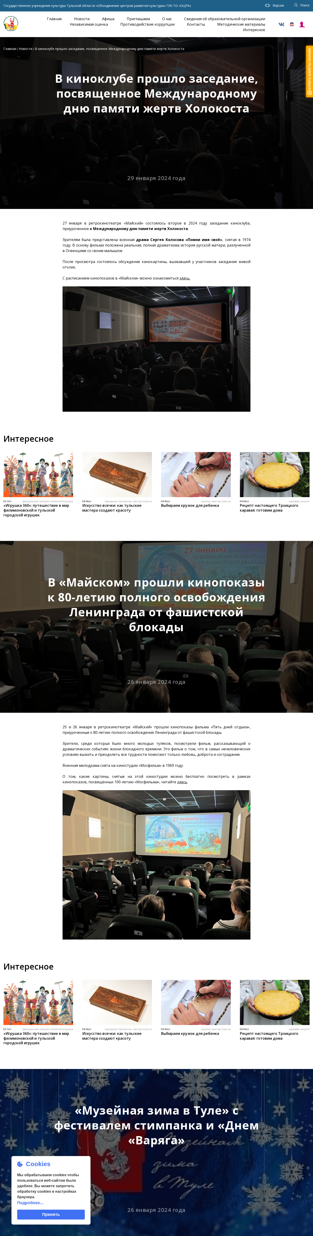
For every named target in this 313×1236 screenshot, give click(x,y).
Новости (82, 18)
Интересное (254, 29)
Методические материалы (241, 24)
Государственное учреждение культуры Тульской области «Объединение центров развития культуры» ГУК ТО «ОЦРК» (97, 6)
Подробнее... (30, 1202)
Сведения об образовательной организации (224, 18)
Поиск (305, 5)
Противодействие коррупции (147, 24)
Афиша (108, 18)
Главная (54, 18)
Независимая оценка (89, 24)
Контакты (196, 24)
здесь (182, 781)
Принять (51, 1214)
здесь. (184, 278)
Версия (278, 5)
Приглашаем (138, 18)
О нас (167, 18)
